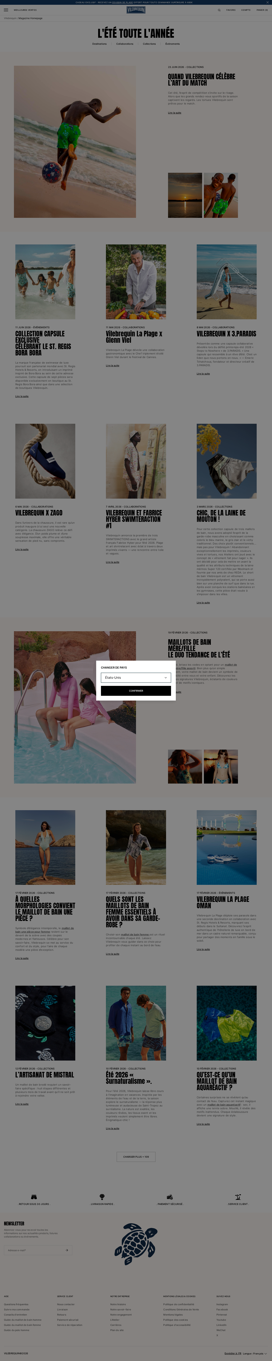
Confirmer (136, 690)
